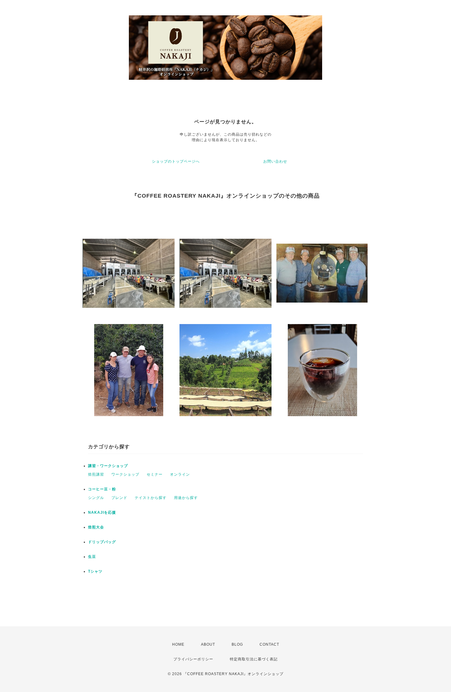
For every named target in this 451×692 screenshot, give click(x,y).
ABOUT (208, 644)
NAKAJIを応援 (102, 512)
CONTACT (269, 644)
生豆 (92, 557)
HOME (178, 644)
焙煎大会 (96, 527)
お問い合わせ (275, 161)
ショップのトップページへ (176, 161)
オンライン (180, 474)
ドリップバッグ (102, 542)
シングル (96, 498)
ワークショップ (125, 474)
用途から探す (186, 498)
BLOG (237, 644)
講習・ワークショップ (108, 466)
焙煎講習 (96, 474)
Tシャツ (95, 571)
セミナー (155, 474)
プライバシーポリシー (193, 659)
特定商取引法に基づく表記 (254, 659)
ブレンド (119, 498)
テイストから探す (151, 498)
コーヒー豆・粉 (102, 489)
